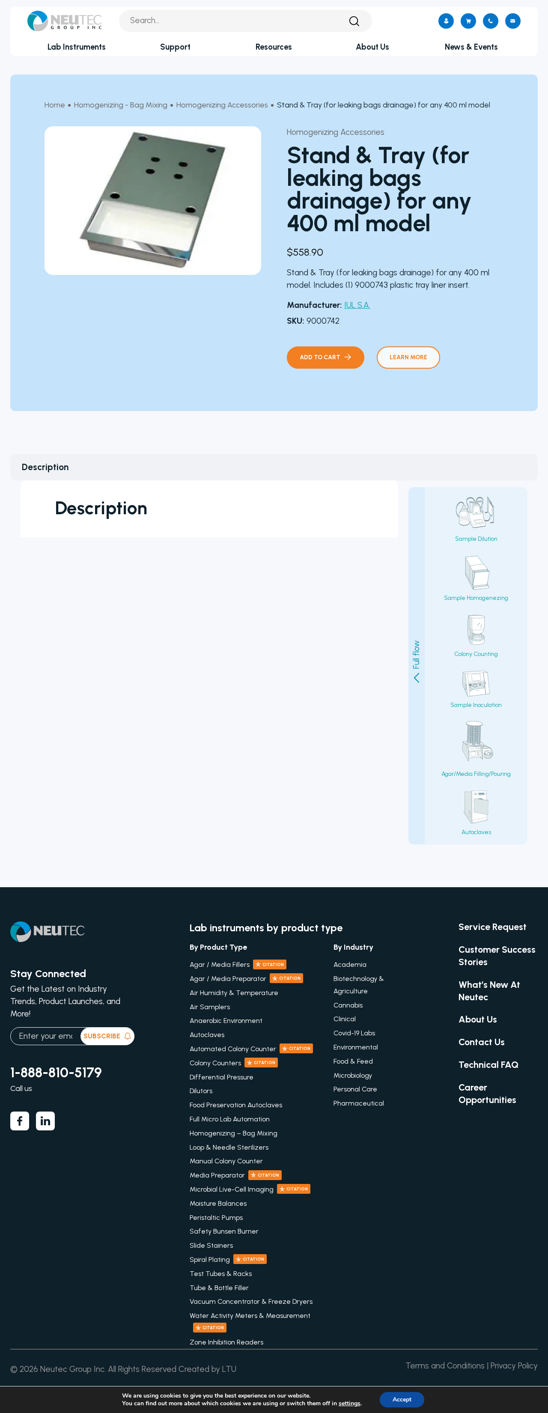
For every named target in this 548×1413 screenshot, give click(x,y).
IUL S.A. (357, 305)
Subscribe (101, 1036)
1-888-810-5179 (56, 1072)
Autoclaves (207, 1035)
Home (55, 104)
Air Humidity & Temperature (234, 993)
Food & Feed (353, 1061)
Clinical (345, 1019)
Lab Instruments (77, 47)
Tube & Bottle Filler (219, 1288)
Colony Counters (232, 1063)
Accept (402, 1399)
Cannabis (348, 1005)
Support (175, 47)
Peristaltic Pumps (216, 1217)
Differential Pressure (221, 1077)
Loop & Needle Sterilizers (229, 1147)
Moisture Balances (218, 1203)
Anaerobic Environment (226, 1021)
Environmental (356, 1047)
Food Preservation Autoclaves (236, 1105)
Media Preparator (234, 1175)
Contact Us (482, 1041)
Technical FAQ (488, 1064)
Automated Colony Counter (250, 1049)
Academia (350, 964)
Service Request (493, 926)
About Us (372, 47)
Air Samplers (210, 1007)
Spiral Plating (227, 1259)
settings (349, 1403)
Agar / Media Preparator (245, 979)
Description (45, 467)
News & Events (471, 47)
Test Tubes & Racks (221, 1274)
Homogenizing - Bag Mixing (120, 104)
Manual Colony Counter (226, 1161)
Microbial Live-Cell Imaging (249, 1189)
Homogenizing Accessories (222, 104)
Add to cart (320, 357)
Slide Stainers (211, 1245)
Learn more (408, 357)
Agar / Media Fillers (237, 964)
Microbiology (353, 1075)
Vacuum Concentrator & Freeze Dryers (251, 1301)
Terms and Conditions (445, 1366)
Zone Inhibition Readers (226, 1342)
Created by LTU (207, 1369)
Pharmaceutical (359, 1103)
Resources (274, 47)
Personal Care (355, 1089)
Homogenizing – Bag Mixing (233, 1133)
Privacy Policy (514, 1366)
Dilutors (201, 1091)
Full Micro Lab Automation (230, 1119)
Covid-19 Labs (354, 1033)
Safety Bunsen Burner (224, 1231)
